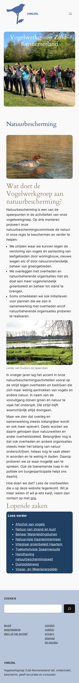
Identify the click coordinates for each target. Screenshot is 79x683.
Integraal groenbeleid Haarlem (39, 544)
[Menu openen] (70, 14)
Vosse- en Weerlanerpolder (37, 569)
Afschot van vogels (30, 524)
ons (33, 498)
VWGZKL (33, 13)
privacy (49, 633)
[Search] (69, 608)
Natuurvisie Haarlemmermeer (38, 539)
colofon (49, 629)
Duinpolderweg (27, 564)
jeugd (7, 625)
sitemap (50, 638)
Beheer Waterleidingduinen (36, 534)
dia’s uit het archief (16, 633)
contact (49, 625)
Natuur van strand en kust (36, 529)
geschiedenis (12, 629)
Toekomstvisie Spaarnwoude (38, 549)
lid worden (51, 642)
